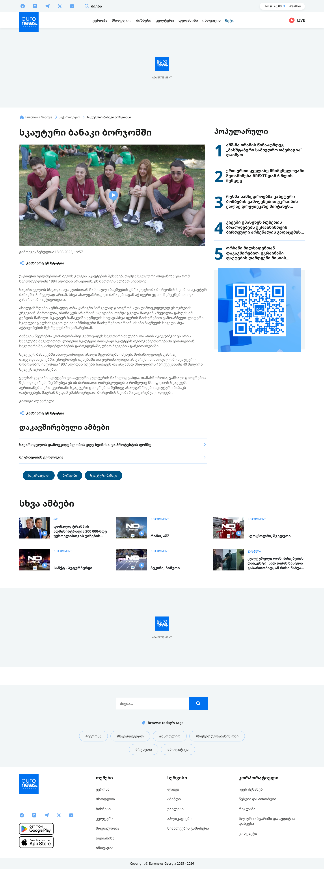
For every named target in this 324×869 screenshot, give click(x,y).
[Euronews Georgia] (29, 22)
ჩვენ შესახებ (251, 789)
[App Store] (36, 842)
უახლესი (175, 808)
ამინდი (174, 799)
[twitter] (59, 6)
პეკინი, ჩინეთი (165, 568)
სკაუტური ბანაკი (103, 475)
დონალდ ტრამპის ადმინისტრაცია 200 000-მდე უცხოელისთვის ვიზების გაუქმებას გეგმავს (80, 531)
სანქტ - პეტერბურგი (73, 568)
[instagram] (35, 6)
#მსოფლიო (169, 736)
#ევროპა (93, 736)
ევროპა (103, 789)
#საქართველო (130, 736)
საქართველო (38, 475)
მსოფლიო (105, 799)
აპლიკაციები (179, 818)
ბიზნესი (103, 808)
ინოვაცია (104, 847)
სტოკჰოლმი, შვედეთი (269, 536)
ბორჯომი (70, 475)
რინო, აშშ (160, 536)
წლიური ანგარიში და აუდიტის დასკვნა (267, 821)
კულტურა (254, 551)
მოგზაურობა (107, 828)
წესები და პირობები (257, 799)
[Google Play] (36, 829)
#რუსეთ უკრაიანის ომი (217, 736)
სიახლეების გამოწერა (188, 828)
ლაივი (173, 789)
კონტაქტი (248, 833)
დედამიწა (105, 838)
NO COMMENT (160, 519)
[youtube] (72, 6)
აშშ (56, 519)
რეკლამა (247, 808)
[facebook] (22, 6)
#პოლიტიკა (178, 749)
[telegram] (47, 6)
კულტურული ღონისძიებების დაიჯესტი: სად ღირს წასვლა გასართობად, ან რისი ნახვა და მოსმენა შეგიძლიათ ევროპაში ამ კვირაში (276, 563)
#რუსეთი (143, 749)
